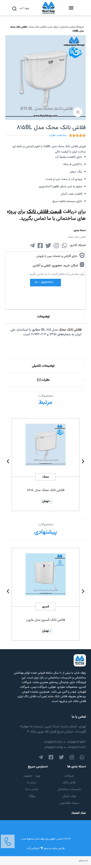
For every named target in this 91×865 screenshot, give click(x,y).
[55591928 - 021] (55, 282)
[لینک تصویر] (8, 841)
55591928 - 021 (43, 282)
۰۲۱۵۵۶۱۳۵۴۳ (76, 742)
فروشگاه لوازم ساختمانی (72, 27)
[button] (71, 8)
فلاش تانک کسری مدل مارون (45, 620)
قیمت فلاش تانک (44, 212)
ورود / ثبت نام (23, 8)
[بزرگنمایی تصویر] (78, 112)
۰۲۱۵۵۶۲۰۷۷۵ (53, 747)
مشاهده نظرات (57, 135)
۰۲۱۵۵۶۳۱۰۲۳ (76, 747)
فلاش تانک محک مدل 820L (45, 490)
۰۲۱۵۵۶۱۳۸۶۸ (53, 742)
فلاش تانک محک (37, 27)
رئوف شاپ (53, 27)
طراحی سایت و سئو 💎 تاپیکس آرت (46, 848)
